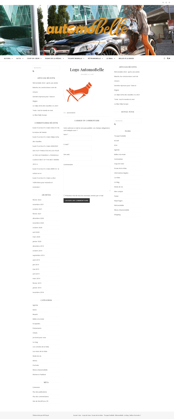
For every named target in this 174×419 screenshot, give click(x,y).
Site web (67, 154)
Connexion (36, 387)
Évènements (37, 328)
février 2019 (37, 283)
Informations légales (121, 173)
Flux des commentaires (41, 396)
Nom (66, 134)
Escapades (36, 324)
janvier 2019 (37, 288)
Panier (116, 196)
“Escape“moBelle (75, 58)
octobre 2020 (37, 227)
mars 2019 (36, 278)
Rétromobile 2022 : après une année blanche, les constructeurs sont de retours (45, 87)
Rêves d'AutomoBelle (40, 370)
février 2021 (37, 214)
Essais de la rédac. (53, 58)
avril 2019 (36, 274)
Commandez (118, 159)
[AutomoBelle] (87, 28)
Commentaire (68, 164)
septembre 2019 (39, 255)
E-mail (66, 144)
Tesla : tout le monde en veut (43, 110)
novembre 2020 (38, 223)
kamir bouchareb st (40, 128)
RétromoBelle (94, 58)
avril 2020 (36, 232)
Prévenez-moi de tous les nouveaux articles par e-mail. (84, 196)
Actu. (18, 58)
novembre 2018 (38, 292)
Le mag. (35, 342)
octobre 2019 (37, 251)
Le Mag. (110, 58)
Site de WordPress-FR (40, 401)
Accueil (7, 58)
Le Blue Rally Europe (40, 115)
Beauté (35, 314)
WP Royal (46, 415)
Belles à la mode (126, 58)
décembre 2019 (38, 246)
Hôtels (35, 333)
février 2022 (37, 200)
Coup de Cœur (33, 58)
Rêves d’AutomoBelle (121, 210)
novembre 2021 (38, 204)
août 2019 (36, 260)
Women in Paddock (39, 374)
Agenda (35, 305)
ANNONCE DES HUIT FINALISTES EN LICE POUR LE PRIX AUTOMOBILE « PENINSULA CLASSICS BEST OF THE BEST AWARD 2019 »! (46, 155)
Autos (35, 310)
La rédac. (117, 178)
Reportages (118, 201)
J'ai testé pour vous (39, 337)
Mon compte (118, 191)
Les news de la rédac (40, 351)
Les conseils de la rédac (41, 347)
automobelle (71, 113)
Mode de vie (37, 356)
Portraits (36, 365)
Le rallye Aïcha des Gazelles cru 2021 (45, 106)
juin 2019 (36, 265)
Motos (35, 361)
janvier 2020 (37, 241)
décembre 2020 (38, 218)
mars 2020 (36, 237)
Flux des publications (40, 392)
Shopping (117, 215)
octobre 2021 (37, 209)
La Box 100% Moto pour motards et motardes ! (44, 182)
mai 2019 (36, 269)
